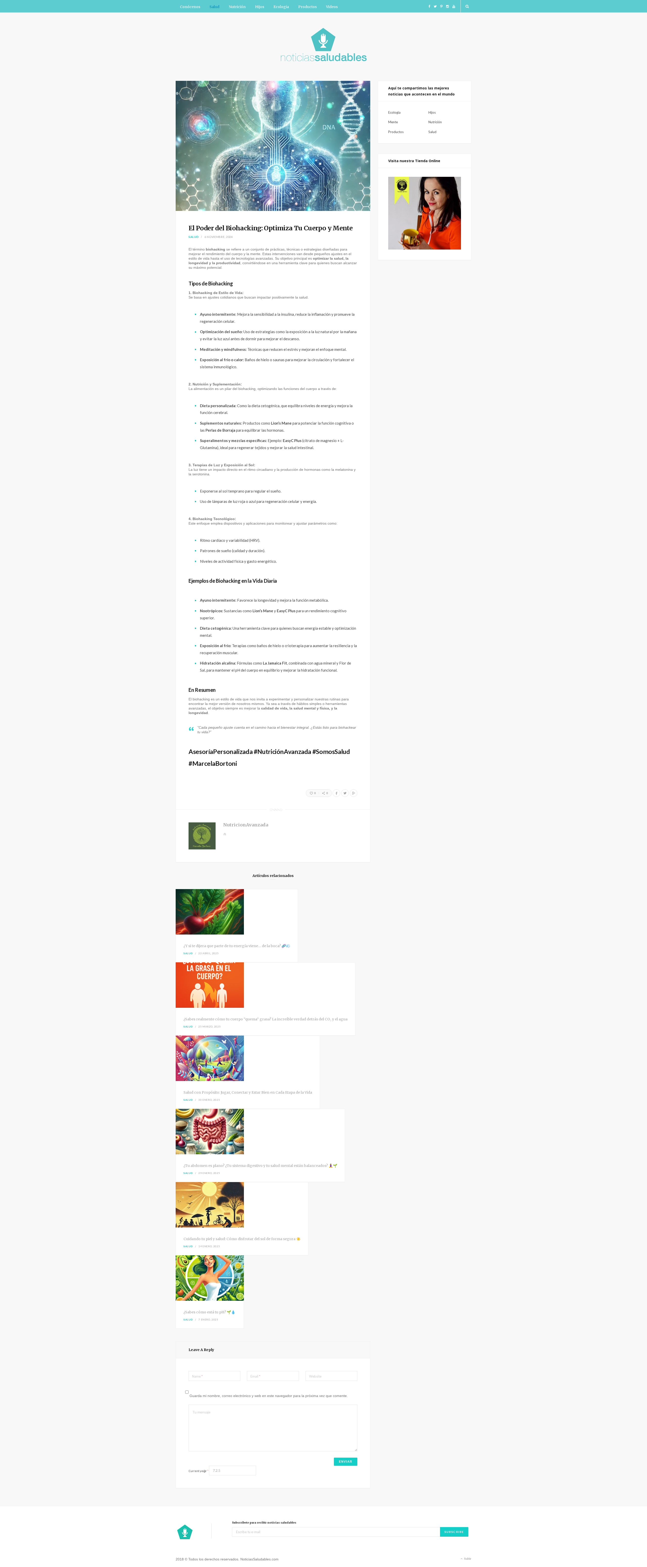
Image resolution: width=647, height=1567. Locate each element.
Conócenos (190, 7)
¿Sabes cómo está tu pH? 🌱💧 (209, 1312)
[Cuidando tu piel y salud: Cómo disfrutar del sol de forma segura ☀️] (242, 1205)
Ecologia (281, 7)
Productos (307, 7)
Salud (214, 7)
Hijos (259, 7)
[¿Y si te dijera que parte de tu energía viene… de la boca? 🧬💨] (237, 912)
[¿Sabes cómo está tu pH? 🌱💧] (210, 1278)
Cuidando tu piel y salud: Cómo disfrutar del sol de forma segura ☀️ (242, 1239)
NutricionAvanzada (245, 825)
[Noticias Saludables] (323, 46)
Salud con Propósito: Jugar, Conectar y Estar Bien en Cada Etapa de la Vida (247, 1092)
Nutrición (237, 7)
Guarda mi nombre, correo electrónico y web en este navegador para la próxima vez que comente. (269, 1396)
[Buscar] (466, 6)
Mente (393, 122)
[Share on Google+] (353, 793)
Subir (467, 1558)
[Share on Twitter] (345, 793)
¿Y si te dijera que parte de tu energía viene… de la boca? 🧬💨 (236, 946)
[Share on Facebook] (336, 793)
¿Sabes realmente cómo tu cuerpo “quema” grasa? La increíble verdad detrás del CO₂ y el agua (265, 1019)
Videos (332, 7)
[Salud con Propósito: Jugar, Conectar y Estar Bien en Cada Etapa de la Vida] (248, 1059)
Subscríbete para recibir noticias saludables (264, 1522)
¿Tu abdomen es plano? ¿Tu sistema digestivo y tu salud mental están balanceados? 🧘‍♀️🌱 (260, 1165)
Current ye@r (199, 1470)
